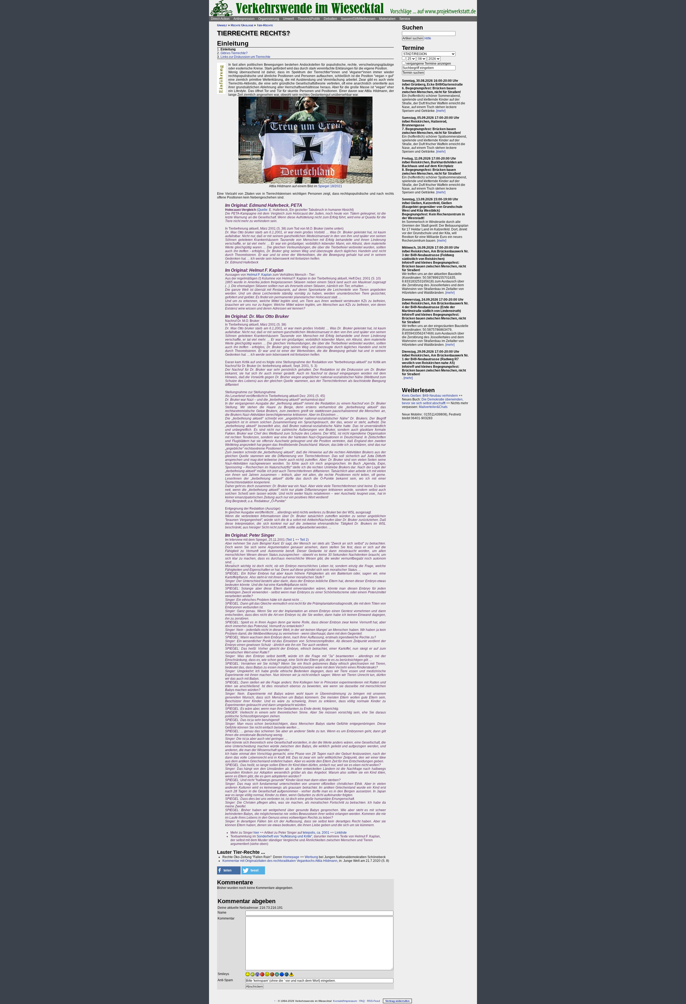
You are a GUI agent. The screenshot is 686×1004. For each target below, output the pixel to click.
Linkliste (341, 832)
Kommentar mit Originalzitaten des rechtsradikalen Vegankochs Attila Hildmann (279, 861)
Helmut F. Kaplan (259, 275)
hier (256, 832)
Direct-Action (220, 19)
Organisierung (268, 19)
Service (404, 19)
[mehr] (440, 111)
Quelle (262, 210)
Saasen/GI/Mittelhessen (358, 19)
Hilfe (427, 38)
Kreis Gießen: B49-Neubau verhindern (430, 396)
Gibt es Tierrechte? (234, 53)
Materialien (387, 19)
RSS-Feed (373, 1000)
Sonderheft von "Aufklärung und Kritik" (284, 836)
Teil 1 (290, 540)
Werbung (311, 857)
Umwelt (288, 19)
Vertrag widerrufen (397, 1000)
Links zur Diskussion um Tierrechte (245, 57)
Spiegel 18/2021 (330, 186)
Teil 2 (304, 540)
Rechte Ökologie (242, 25)
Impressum (350, 1000)
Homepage (291, 857)
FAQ (362, 1000)
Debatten (330, 19)
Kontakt (338, 1000)
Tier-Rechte (265, 25)
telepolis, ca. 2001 (316, 832)
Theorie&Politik (309, 19)
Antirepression (244, 19)
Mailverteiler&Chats (433, 407)
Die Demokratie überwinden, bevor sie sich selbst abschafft (432, 401)
